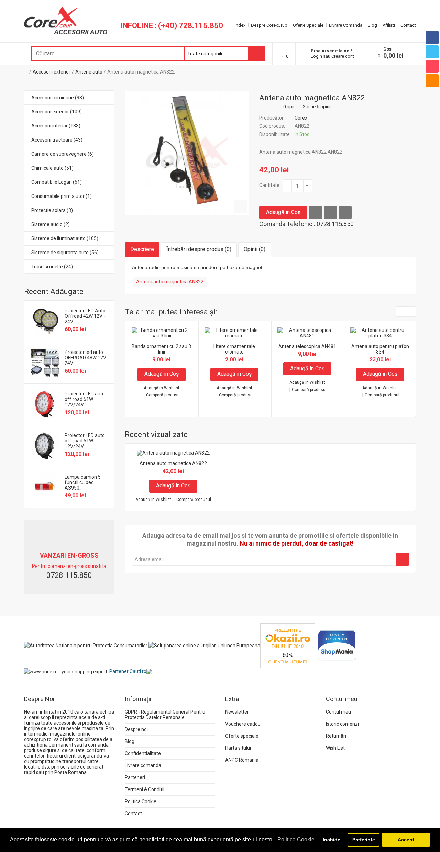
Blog (372, 25)
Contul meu (338, 712)
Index (240, 25)
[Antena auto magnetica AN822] (187, 153)
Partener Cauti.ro (127, 671)
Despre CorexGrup (269, 25)
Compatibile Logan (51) (56, 182)
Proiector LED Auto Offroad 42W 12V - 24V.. (85, 316)
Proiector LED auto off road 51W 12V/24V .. (85, 399)
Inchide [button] (331, 839)
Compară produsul (163, 395)
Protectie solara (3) (52, 210)
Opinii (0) (254, 249)
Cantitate (269, 185)
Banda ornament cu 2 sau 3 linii (161, 349)
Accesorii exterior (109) (56, 111)
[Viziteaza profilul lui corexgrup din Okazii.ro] (287, 645)
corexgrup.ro (38, 739)
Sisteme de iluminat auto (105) (64, 238)
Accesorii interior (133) (55, 125)
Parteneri (135, 777)
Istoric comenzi (342, 724)
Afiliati (389, 25)
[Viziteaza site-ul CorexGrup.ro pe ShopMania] (337, 645)
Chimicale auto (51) (52, 168)
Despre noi (136, 729)
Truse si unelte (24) (52, 266)
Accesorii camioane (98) (57, 97)
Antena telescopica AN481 (307, 346)
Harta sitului (238, 748)
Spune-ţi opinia (318, 107)
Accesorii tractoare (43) (56, 140)
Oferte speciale (241, 736)
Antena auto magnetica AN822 (141, 72)
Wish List (335, 748)
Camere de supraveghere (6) (62, 154)
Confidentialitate (143, 753)
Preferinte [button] (363, 839)
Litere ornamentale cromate (234, 349)
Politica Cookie (140, 801)
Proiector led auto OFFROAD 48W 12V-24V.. (86, 357)
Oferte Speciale (308, 25)
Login (316, 56)
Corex (301, 118)
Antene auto (88, 72)
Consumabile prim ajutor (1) (61, 196)
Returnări (336, 736)
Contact (408, 25)
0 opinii (290, 107)
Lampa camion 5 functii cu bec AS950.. (83, 482)
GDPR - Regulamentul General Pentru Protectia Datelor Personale (165, 714)
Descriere (142, 249)
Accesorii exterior (51, 72)
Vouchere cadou (243, 724)
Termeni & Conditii (144, 789)
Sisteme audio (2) (50, 224)
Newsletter (237, 712)
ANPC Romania (241, 760)
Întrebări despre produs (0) (198, 249)
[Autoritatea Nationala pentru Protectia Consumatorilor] (85, 645)
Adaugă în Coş (283, 212)
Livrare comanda (143, 765)
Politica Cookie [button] (296, 839)
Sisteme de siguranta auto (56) (65, 252)
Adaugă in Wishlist (161, 388)
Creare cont (342, 56)
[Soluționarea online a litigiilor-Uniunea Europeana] (204, 645)
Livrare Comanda (345, 25)
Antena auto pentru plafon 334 (380, 349)
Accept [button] (406, 839)
